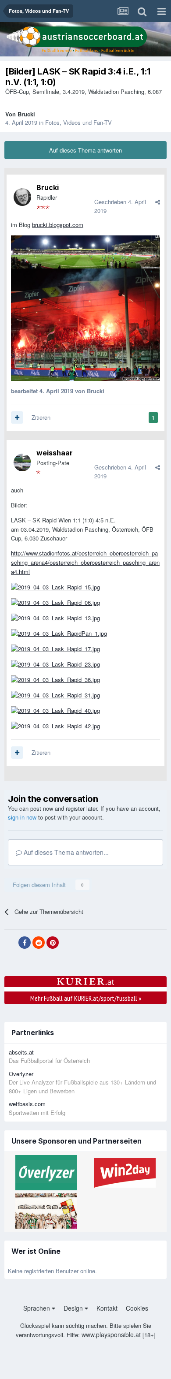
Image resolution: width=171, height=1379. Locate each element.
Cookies (137, 1308)
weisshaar (54, 452)
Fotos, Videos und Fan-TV (78, 122)
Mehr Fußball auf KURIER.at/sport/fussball (85, 998)
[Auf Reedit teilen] (38, 942)
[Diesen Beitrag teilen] (157, 202)
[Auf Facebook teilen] (24, 942)
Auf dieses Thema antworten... (65, 852)
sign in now (22, 817)
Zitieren (41, 417)
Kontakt (107, 1308)
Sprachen (37, 1308)
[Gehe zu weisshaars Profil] (22, 462)
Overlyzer (21, 1074)
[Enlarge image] (85, 251)
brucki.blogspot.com (57, 224)
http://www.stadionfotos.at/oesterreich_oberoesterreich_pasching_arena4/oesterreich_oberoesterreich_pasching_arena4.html (85, 562)
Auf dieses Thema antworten (85, 150)
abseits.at (21, 1052)
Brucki (26, 114)
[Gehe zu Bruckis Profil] (22, 197)
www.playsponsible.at (111, 1334)
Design (74, 1308)
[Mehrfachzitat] (17, 417)
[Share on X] (10, 943)
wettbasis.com (27, 1103)
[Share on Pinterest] (52, 942)
